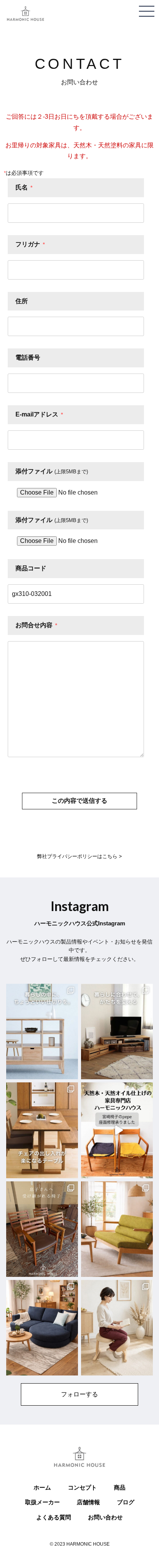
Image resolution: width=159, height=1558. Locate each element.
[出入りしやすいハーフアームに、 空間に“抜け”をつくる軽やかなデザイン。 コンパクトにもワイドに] (117, 1229)
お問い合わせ (105, 1517)
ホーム (42, 1487)
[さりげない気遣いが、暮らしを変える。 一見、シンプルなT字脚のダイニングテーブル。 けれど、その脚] (42, 1130)
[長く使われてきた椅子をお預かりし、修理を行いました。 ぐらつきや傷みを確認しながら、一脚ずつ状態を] (42, 1229)
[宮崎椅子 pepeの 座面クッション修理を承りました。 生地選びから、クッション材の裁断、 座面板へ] (117, 1130)
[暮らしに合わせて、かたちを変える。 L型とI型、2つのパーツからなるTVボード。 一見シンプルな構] (117, 1031)
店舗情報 (88, 1502)
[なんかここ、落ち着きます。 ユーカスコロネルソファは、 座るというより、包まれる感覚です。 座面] (42, 1327)
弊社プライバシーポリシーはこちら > (79, 856)
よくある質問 (53, 1517)
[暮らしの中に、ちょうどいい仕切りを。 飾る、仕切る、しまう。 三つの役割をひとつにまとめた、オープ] (42, 1031)
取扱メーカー (42, 1502)
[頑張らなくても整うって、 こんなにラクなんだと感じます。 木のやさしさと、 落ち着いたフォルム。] (117, 1327)
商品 (119, 1487)
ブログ (125, 1502)
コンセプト (82, 1487)
